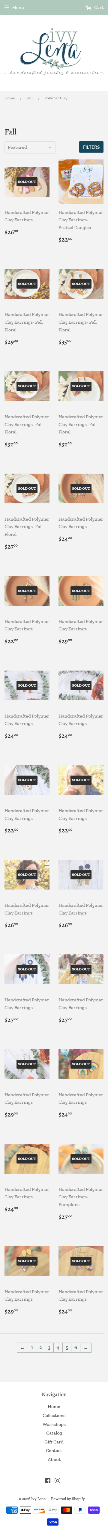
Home (9, 98)
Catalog (54, 1433)
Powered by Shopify (68, 1498)
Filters (91, 147)
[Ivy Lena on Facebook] (47, 1481)
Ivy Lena (38, 1498)
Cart (98, 7)
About (54, 1459)
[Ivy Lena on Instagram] (58, 1481)
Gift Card (54, 1442)
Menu (18, 7)
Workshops (54, 1424)
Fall (29, 98)
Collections (54, 1415)
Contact (54, 1450)
